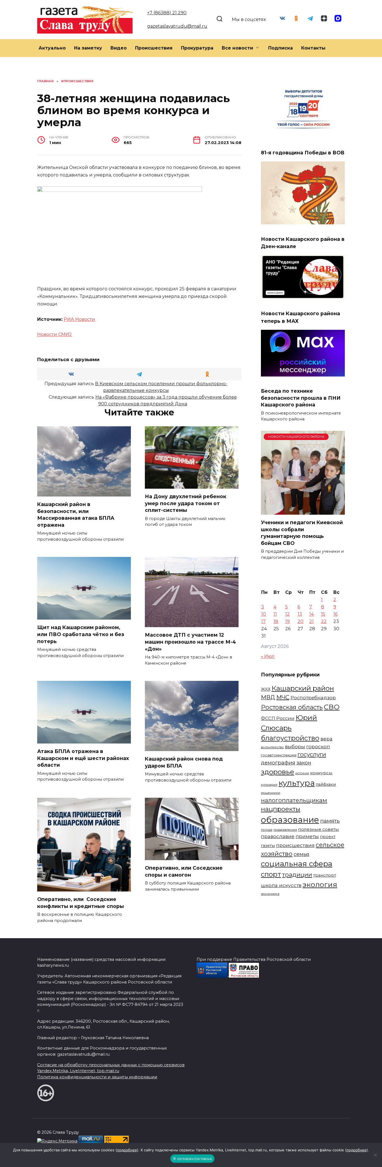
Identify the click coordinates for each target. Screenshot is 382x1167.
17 (263, 621)
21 (311, 621)
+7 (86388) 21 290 (167, 12)
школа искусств (281, 885)
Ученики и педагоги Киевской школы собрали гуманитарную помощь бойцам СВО (302, 532)
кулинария (269, 785)
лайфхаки (326, 784)
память (330, 820)
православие (277, 836)
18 (275, 621)
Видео (118, 48)
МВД (268, 697)
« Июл (268, 656)
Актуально (52, 48)
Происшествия (154, 48)
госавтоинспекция (278, 755)
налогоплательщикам (294, 800)
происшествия (295, 845)
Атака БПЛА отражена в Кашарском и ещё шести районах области (83, 758)
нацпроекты (280, 809)
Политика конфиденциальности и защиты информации (97, 1076)
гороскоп (318, 746)
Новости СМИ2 (54, 334)
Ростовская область (292, 707)
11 (275, 614)
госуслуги (312, 754)
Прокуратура (197, 48)
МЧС (282, 697)
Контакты (313, 48)
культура (297, 783)
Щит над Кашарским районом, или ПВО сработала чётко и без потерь (80, 634)
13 (300, 614)
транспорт (324, 875)
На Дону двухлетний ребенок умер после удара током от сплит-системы (185, 503)
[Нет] (375, 1155)
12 (287, 614)
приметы (307, 836)
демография (278, 762)
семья (301, 854)
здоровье (277, 772)
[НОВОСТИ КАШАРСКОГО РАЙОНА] (303, 511)
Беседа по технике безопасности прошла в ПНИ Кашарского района (301, 398)
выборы (295, 746)
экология (320, 884)
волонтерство (272, 747)
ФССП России (277, 718)
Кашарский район (303, 688)
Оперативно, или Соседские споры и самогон (184, 871)
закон (303, 763)
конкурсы (321, 772)
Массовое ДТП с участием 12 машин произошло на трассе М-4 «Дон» (190, 641)
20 (300, 621)
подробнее (127, 1150)
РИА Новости (79, 319)
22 (324, 621)
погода (266, 830)
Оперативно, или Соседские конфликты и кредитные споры (80, 902)
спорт (271, 874)
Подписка (280, 48)
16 (335, 614)
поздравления (285, 830)
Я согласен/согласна (192, 1158)
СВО (331, 707)
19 (287, 621)
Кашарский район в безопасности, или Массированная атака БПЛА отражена (75, 514)
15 (323, 614)
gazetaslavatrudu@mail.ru (177, 26)
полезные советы (318, 829)
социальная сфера (296, 863)
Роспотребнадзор (313, 697)
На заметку (88, 48)
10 (263, 614)
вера (326, 739)
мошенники (270, 793)
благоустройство (290, 738)
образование (290, 820)
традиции (297, 874)
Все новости (237, 48)
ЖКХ (265, 689)
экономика (270, 894)
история (302, 773)
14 (311, 614)
